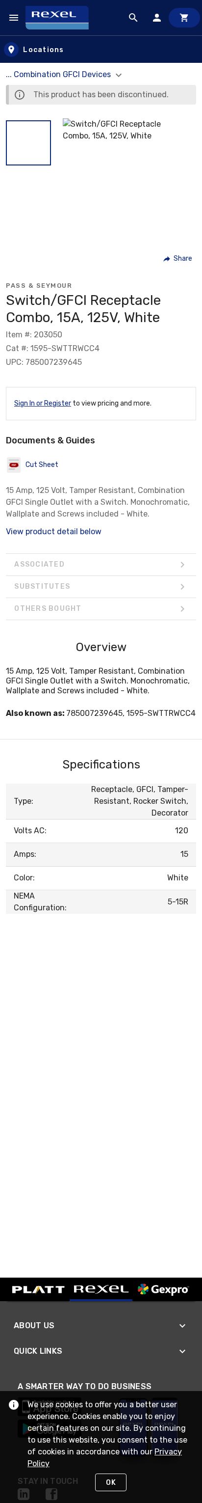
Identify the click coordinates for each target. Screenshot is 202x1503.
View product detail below (53, 531)
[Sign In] (157, 17)
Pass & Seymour (39, 285)
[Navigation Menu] (13, 17)
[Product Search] (133, 17)
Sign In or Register (42, 403)
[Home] (61, 17)
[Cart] (184, 17)
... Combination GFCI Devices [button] (59, 74)
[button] (28, 142)
